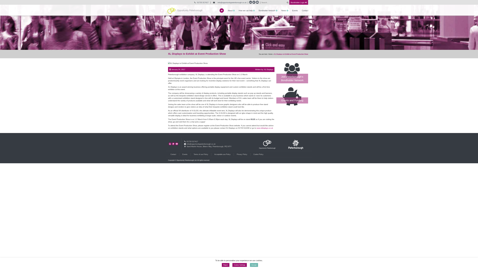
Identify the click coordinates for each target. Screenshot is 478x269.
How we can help (246, 10)
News (283, 10)
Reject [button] (225, 265)
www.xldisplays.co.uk (265, 128)
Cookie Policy (258, 154)
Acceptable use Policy (222, 154)
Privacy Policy (242, 154)
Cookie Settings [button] (239, 265)
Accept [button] (254, 265)
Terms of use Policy (201, 154)
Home (270, 54)
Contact (305, 10)
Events (295, 10)
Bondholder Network (267, 10)
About (230, 10)
